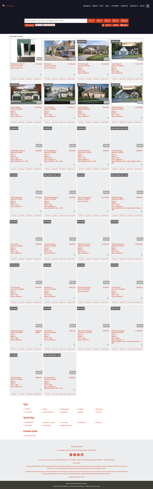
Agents (124, 6)
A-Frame (27, 409)
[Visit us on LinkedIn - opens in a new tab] (82, 455)
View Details (26, 50)
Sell (107, 6)
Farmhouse (99, 409)
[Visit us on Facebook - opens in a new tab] (71, 455)
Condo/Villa (81, 422)
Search (86, 6)
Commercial (64, 422)
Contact (134, 6)
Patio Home (64, 412)
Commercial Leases (49, 422)
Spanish (80, 412)
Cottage (80, 409)
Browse (30, 435)
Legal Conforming (48, 412)
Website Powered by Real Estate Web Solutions (76, 483)
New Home (28, 425)
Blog (142, 6)
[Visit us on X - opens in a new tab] (74, 455)
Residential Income (66, 425)
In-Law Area (28, 412)
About (95, 6)
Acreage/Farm (29, 422)
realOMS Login (88, 486)
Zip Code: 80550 (48, 25)
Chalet (45, 409)
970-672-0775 (91, 450)
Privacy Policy (76, 463)
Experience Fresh (79, 477)
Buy (102, 6)
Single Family (47, 425)
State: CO (38, 25)
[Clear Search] (103, 25)
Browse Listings (96, 486)
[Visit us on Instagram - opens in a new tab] (78, 455)
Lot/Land (98, 422)
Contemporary (65, 409)
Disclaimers (82, 486)
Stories (115, 6)
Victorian (98, 412)
